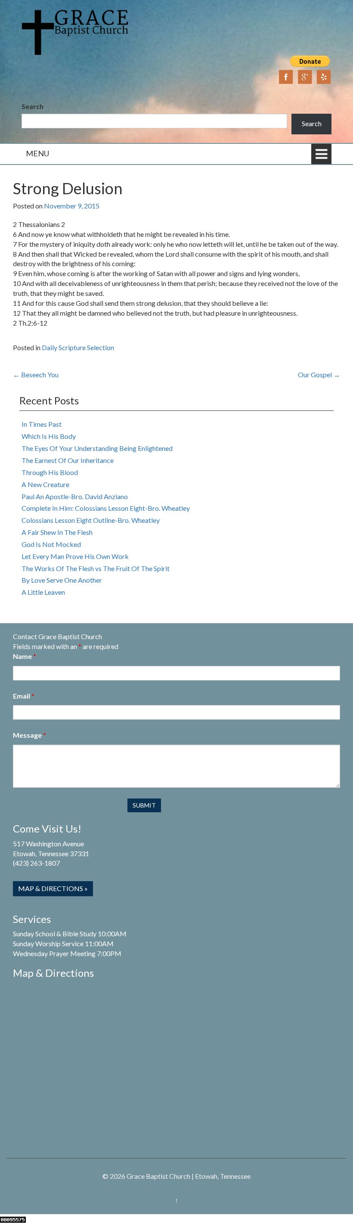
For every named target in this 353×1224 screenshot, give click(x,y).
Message (29, 735)
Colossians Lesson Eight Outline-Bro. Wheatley (91, 520)
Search (32, 106)
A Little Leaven (43, 592)
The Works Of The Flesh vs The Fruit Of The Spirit (96, 568)
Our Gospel (319, 374)
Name (24, 656)
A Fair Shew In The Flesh (57, 532)
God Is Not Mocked (51, 544)
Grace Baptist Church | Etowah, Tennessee (189, 1176)
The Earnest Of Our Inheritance (68, 460)
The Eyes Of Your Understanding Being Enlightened (97, 448)
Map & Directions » (53, 888)
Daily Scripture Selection (78, 347)
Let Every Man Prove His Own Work (75, 556)
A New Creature (45, 484)
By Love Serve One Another (62, 580)
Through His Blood (50, 472)
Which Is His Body (49, 436)
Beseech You (36, 374)
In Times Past (42, 424)
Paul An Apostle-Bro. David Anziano (75, 496)
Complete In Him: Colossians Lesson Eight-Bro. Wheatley (106, 508)
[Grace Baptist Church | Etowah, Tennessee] (75, 31)
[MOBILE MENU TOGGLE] (321, 154)
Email (23, 696)
